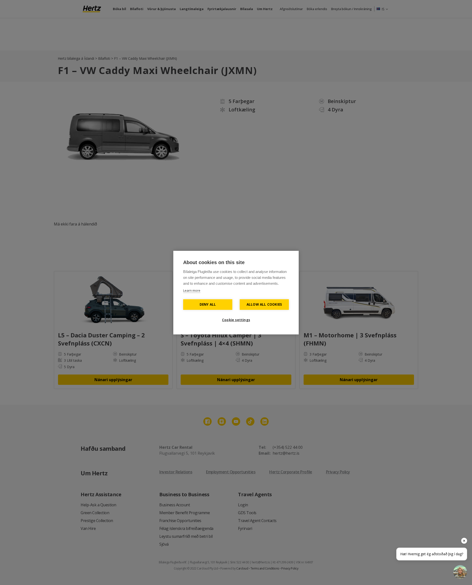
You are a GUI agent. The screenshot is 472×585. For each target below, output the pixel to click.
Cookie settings (236, 320)
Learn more (191, 290)
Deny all (208, 304)
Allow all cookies (264, 304)
